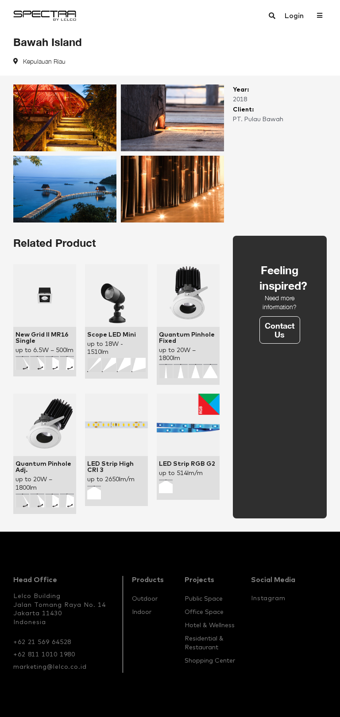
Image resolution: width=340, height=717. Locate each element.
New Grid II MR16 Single (41, 337)
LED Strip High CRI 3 (110, 467)
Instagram (268, 598)
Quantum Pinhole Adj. (43, 467)
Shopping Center (210, 660)
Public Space (204, 598)
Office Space (204, 612)
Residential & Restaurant (204, 642)
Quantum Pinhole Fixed (187, 337)
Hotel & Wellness (210, 625)
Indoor (141, 612)
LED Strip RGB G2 (187, 464)
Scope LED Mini (111, 334)
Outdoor (145, 598)
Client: (243, 109)
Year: (241, 89)
